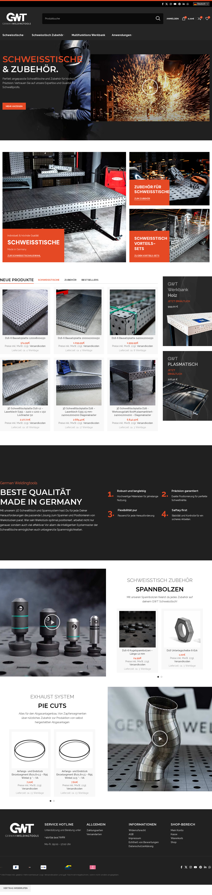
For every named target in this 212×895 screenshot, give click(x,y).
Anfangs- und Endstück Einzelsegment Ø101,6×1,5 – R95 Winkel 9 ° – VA (30, 774)
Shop (174, 842)
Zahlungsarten (95, 830)
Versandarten (94, 834)
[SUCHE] (158, 18)
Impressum (135, 838)
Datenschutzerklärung (141, 846)
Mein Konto (177, 830)
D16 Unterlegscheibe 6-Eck (182, 650)
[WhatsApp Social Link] (188, 4)
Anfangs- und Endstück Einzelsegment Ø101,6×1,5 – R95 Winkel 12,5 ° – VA (74, 774)
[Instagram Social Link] (171, 4)
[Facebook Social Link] (162, 4)
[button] (150, 88)
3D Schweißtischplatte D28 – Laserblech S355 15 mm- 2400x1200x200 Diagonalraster (78, 411)
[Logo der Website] (16, 18)
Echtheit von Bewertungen (144, 842)
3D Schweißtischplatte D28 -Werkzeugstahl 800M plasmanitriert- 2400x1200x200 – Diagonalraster (132, 411)
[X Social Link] (166, 4)
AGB (131, 834)
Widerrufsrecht (137, 830)
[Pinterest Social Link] (179, 4)
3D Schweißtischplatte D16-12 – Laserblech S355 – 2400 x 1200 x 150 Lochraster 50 (25, 411)
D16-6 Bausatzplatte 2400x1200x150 (132, 338)
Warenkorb (177, 838)
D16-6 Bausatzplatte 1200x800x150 (25, 338)
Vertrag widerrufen (15, 888)
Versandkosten (38, 346)
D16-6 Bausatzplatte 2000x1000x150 (79, 338)
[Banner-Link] (64, 207)
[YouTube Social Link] (175, 4)
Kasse (174, 834)
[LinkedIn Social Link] (184, 4)
